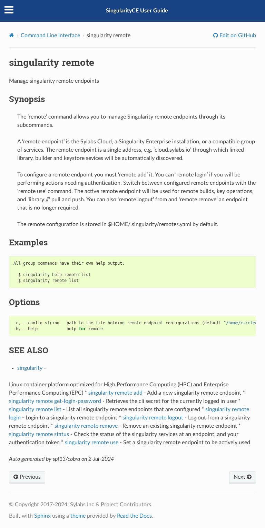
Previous (29, 477)
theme (78, 516)
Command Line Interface (50, 35)
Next (240, 477)
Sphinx (42, 516)
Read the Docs (134, 516)
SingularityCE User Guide (137, 10)
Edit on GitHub (237, 35)
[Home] (11, 35)
